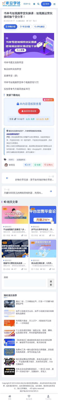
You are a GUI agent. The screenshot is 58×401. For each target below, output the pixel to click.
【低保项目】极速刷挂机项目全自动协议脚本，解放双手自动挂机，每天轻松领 (34, 341)
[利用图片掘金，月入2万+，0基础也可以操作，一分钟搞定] (9, 323)
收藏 (39, 165)
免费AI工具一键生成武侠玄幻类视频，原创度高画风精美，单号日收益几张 (35, 350)
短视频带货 (21, 160)
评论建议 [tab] (41, 26)
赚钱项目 (21, 21)
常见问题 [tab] (26, 26)
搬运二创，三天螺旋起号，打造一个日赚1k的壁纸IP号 (35, 302)
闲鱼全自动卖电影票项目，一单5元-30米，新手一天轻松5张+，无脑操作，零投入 (35, 370)
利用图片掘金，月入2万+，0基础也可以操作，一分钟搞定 (33, 321)
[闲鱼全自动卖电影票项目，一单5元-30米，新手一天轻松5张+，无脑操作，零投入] (9, 371)
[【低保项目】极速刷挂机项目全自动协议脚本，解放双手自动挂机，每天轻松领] (9, 342)
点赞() (49, 165)
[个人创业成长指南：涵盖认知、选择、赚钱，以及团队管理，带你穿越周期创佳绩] (9, 332)
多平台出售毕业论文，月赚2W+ (42, 230)
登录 (47, 4)
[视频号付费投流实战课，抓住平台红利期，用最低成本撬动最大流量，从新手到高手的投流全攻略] (15, 248)
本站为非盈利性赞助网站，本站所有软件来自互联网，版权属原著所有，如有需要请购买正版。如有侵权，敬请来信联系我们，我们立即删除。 (29, 386)
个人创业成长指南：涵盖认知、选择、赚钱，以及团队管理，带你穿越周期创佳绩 (35, 331)
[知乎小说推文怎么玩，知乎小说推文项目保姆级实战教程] (9, 313)
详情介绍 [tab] (11, 26)
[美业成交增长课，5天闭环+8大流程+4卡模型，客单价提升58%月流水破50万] (43, 248)
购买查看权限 (30, 111)
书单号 (11, 160)
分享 (29, 165)
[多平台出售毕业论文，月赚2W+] (43, 215)
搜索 (6, 277)
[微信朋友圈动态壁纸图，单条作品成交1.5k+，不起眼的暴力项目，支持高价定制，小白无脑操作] (9, 361)
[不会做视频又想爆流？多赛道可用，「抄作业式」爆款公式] (15, 215)
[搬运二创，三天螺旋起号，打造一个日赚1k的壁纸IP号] (9, 303)
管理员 (12, 165)
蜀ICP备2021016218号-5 (29, 391)
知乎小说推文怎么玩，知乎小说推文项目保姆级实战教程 (35, 312)
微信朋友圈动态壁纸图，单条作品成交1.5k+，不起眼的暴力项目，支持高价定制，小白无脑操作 (34, 361)
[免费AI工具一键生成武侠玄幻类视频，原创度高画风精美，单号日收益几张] (9, 351)
